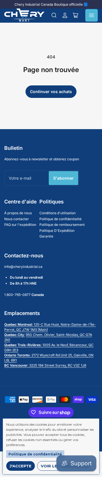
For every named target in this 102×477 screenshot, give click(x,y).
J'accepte (20, 466)
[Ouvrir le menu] (91, 15)
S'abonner (63, 178)
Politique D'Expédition (57, 230)
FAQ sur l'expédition (20, 224)
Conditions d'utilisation (57, 213)
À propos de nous (18, 213)
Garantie (46, 236)
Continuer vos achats (51, 91)
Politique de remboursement (62, 224)
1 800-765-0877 (17, 295)
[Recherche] (54, 15)
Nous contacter (16, 219)
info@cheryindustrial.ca (23, 266)
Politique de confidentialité (35, 454)
